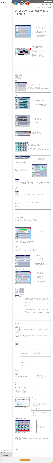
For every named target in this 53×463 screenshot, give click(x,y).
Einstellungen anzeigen (46, 460)
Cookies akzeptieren (25, 460)
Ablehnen (36, 460)
